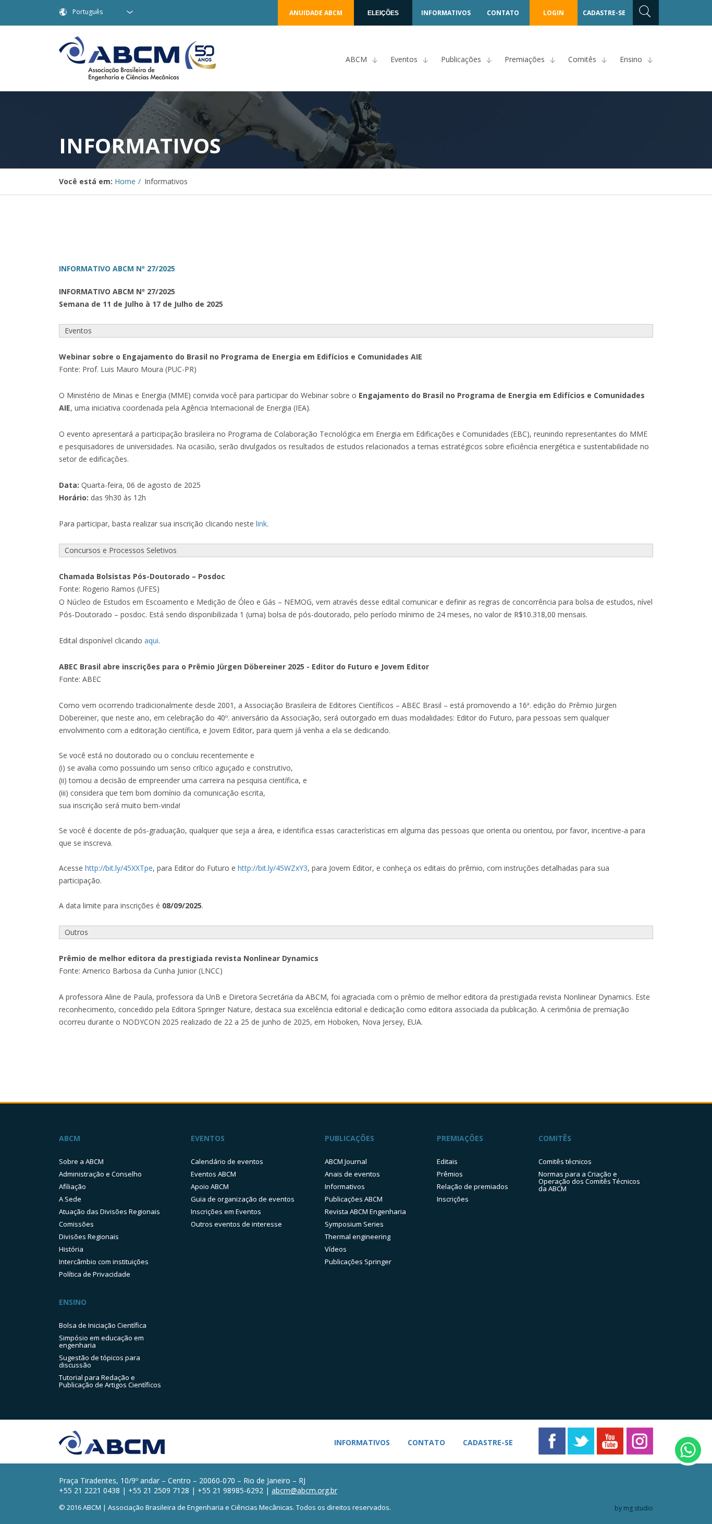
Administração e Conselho (100, 1174)
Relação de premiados (472, 1186)
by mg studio (634, 1508)
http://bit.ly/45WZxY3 (273, 868)
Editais (447, 1161)
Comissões (76, 1224)
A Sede (70, 1199)
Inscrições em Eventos (226, 1211)
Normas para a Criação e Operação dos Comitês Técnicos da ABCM (589, 1181)
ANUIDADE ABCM (315, 12)
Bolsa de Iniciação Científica (102, 1325)
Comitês (582, 59)
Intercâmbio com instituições (104, 1261)
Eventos (404, 59)
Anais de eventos (352, 1174)
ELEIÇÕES (383, 13)
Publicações (461, 59)
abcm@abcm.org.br (304, 1490)
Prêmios (450, 1174)
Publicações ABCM (354, 1199)
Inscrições (453, 1199)
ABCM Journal (346, 1161)
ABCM (356, 59)
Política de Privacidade (94, 1274)
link (261, 524)
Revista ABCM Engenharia (365, 1211)
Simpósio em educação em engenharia (101, 1341)
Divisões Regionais (89, 1236)
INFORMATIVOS (446, 12)
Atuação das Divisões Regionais (109, 1211)
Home (125, 181)
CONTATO (503, 12)
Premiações (525, 59)
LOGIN (553, 12)
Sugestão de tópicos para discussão (99, 1361)
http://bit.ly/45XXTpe (119, 868)
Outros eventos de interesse (236, 1224)
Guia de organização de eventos (242, 1199)
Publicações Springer (358, 1261)
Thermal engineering (357, 1236)
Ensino (631, 59)
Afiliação (72, 1186)
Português (87, 11)
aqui (151, 640)
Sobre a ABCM (81, 1161)
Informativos (345, 1186)
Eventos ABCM (213, 1174)
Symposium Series (354, 1224)
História (71, 1249)
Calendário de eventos (227, 1161)
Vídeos (336, 1249)
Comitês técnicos (565, 1161)
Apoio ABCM (210, 1186)
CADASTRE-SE (604, 12)
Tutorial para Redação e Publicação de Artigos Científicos (110, 1381)
